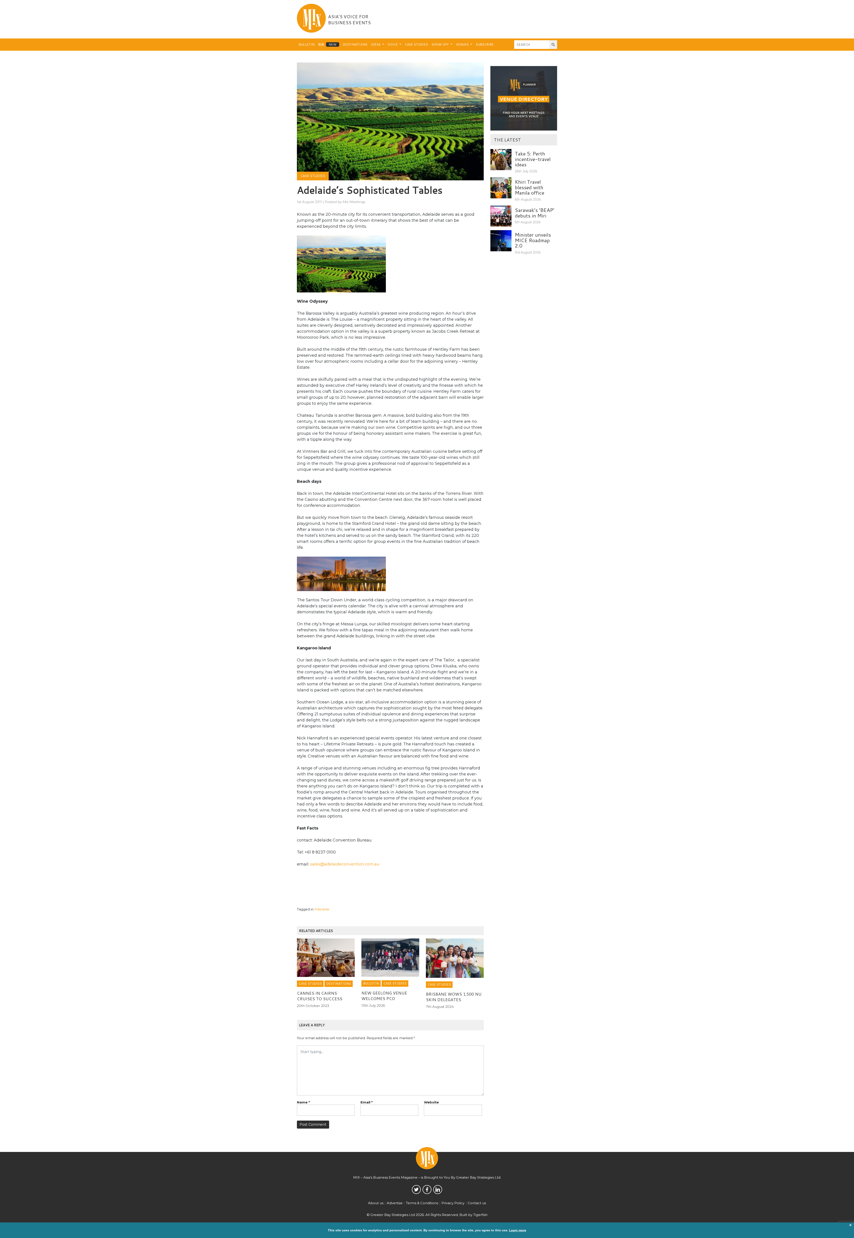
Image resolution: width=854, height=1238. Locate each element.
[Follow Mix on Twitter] (416, 1189)
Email (367, 1102)
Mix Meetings (354, 202)
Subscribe (485, 44)
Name (303, 1102)
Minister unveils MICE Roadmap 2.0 (533, 240)
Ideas (376, 44)
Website (431, 1102)
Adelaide (321, 909)
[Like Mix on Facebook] (427, 1189)
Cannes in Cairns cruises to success (319, 996)
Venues (463, 44)
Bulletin (306, 44)
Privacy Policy (452, 1203)
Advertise (395, 1203)
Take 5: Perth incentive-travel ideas (533, 159)
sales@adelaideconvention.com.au (344, 864)
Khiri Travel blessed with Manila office (529, 187)
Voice (393, 44)
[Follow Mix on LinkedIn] (437, 1189)
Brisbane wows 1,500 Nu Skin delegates (453, 996)
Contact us (477, 1203)
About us (375, 1203)
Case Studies (416, 44)
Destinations (355, 44)
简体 (321, 44)
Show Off (440, 44)
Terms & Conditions (422, 1203)
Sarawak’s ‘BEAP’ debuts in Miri (534, 212)
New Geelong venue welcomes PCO (384, 995)
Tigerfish (480, 1215)
